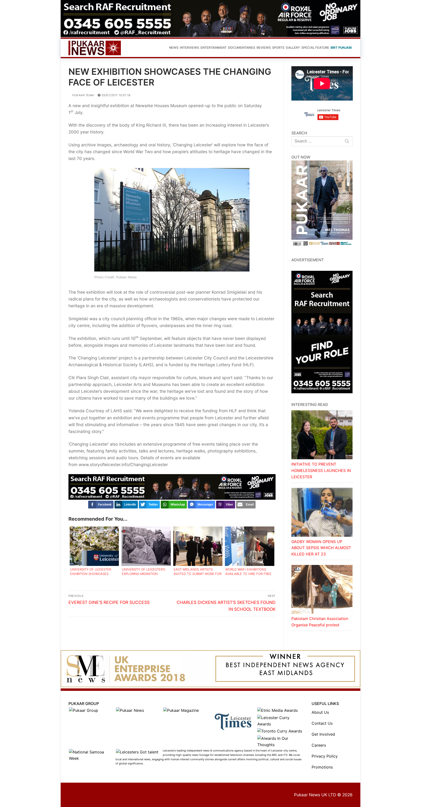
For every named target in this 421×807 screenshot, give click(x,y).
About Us (320, 712)
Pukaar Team (83, 95)
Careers (319, 745)
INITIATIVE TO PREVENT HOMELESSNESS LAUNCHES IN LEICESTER (321, 470)
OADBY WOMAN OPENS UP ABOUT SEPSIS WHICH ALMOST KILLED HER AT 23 (321, 548)
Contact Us (322, 723)
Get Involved (323, 734)
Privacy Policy (325, 756)
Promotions (322, 767)
